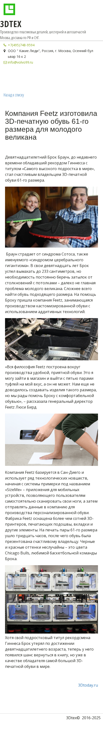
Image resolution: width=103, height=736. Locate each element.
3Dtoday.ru (88, 685)
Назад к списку (14, 95)
